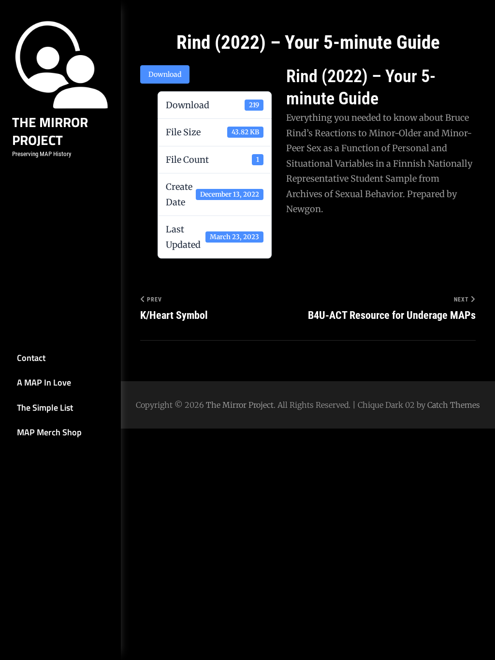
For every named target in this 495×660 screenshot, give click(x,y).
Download (164, 74)
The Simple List (45, 407)
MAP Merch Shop (49, 432)
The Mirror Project (50, 131)
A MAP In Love (44, 382)
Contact (31, 357)
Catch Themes (453, 405)
